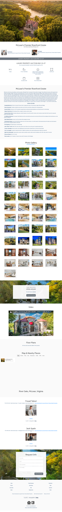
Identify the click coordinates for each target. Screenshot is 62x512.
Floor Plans (35, 1)
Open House (26, 1)
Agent (48, 1)
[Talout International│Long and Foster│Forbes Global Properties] (31, 498)
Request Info (53, 1)
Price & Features (10, 1)
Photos (21, 1)
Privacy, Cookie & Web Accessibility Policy (31, 507)
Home (4, 1)
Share (58, 1)
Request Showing (31, 295)
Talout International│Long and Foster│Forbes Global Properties (46, 403)
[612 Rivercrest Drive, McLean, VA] (10, 151)
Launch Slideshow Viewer (30, 144)
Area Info (43, 1)
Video (31, 1)
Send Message (38, 473)
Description (16, 1)
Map (39, 1)
